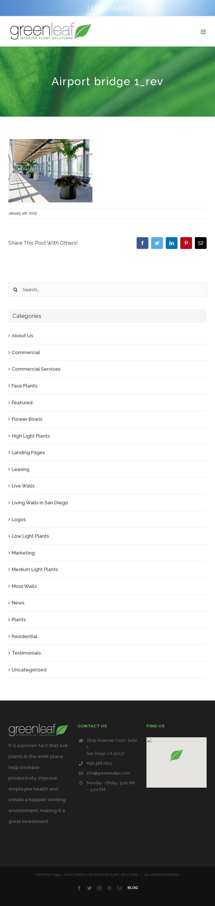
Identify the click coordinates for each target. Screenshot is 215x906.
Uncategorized (29, 669)
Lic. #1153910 (111, 7)
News (18, 602)
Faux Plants (24, 386)
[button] (176, 755)
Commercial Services (36, 369)
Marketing (23, 553)
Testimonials (26, 653)
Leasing (20, 469)
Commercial (26, 352)
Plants (19, 619)
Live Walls (23, 486)
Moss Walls (24, 586)
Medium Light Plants (35, 569)
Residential (25, 636)
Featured (22, 402)
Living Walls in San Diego (40, 502)
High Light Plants (31, 436)
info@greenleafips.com (108, 773)
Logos (19, 519)
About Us (22, 335)
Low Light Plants (30, 536)
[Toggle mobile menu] (204, 32)
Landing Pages (28, 452)
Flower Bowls (27, 419)
